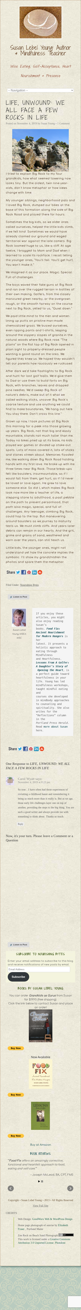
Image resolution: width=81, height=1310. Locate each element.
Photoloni (60, 1242)
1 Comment (63, 123)
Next (70, 1188)
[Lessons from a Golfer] (40, 1116)
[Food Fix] (40, 1074)
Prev (11, 1188)
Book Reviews (40, 1154)
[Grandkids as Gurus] (40, 1025)
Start (39, 1181)
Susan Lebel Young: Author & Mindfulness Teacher (40, 50)
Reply (20, 824)
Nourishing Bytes (29, 585)
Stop (42, 1181)
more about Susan (56, 726)
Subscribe (18, 976)
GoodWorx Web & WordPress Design (52, 1219)
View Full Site (40, 1205)
